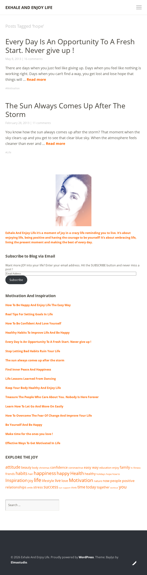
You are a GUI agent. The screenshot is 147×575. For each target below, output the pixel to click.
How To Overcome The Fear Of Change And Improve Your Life (48, 416)
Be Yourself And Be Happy (23, 425)
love (64, 480)
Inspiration (16, 480)
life (37, 480)
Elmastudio (19, 562)
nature (98, 481)
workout (114, 487)
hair (30, 474)
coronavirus (75, 467)
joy (30, 480)
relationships (15, 487)
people (115, 480)
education (105, 467)
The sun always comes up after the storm (34, 360)
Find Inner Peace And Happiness (28, 369)
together (103, 487)
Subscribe (16, 280)
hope (109, 474)
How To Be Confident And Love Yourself (33, 323)
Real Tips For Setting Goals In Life (29, 314)
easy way (91, 467)
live (58, 480)
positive (128, 480)
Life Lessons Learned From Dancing (30, 379)
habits (21, 473)
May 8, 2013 (13, 59)
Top (132, 563)
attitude (12, 467)
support (66, 487)
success (51, 487)
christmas (44, 467)
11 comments (41, 123)
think (74, 487)
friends (10, 474)
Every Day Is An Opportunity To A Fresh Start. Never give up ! (70, 46)
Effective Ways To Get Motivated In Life (32, 443)
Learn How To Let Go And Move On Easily (34, 406)
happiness (45, 473)
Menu (139, 7)
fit (132, 468)
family (125, 467)
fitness (137, 467)
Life (9, 152)
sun (60, 487)
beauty (26, 467)
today (91, 487)
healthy (90, 474)
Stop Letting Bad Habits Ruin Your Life (32, 351)
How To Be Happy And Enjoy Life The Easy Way (38, 305)
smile (30, 487)
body (35, 467)
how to (116, 474)
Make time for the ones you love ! (29, 434)
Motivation (13, 88)
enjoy (115, 467)
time (81, 487)
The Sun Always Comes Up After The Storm (65, 110)
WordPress (86, 557)
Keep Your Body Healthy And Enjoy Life (33, 388)
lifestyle (48, 480)
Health (77, 473)
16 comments (33, 59)
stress (38, 487)
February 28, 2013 (17, 123)
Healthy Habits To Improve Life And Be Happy (37, 333)
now (106, 480)
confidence (59, 467)
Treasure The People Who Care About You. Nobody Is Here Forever (52, 397)
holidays (100, 474)
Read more (36, 79)
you (123, 487)
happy (63, 473)
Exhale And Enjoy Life (28, 7)
